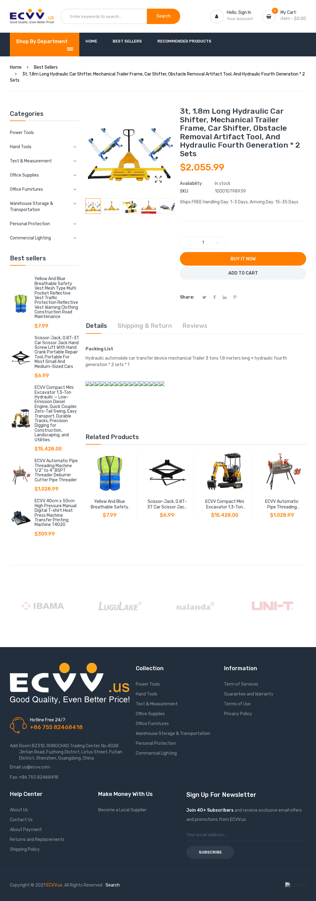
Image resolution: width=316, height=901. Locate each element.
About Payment (26, 829)
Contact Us (21, 819)
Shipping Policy (25, 849)
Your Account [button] (240, 18)
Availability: (191, 183)
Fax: (14, 777)
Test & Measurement (157, 704)
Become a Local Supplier (122, 810)
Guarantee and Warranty (248, 694)
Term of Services (241, 684)
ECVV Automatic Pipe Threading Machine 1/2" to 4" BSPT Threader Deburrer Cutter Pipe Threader (56, 470)
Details (96, 325)
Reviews (194, 325)
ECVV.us (54, 885)
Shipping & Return (145, 325)
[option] (93, 206)
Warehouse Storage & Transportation (173, 733)
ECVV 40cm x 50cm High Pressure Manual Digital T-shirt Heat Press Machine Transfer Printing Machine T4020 (56, 512)
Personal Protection (156, 743)
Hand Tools (146, 694)
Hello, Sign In (239, 12)
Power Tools (22, 132)
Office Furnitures (152, 723)
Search (113, 885)
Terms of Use (237, 704)
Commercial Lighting (156, 753)
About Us (19, 810)
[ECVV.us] (32, 15)
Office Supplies (150, 713)
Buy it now (243, 259)
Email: (16, 767)
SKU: (184, 191)
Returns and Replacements (37, 839)
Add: (14, 745)
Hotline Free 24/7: (48, 720)
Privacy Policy (238, 713)
